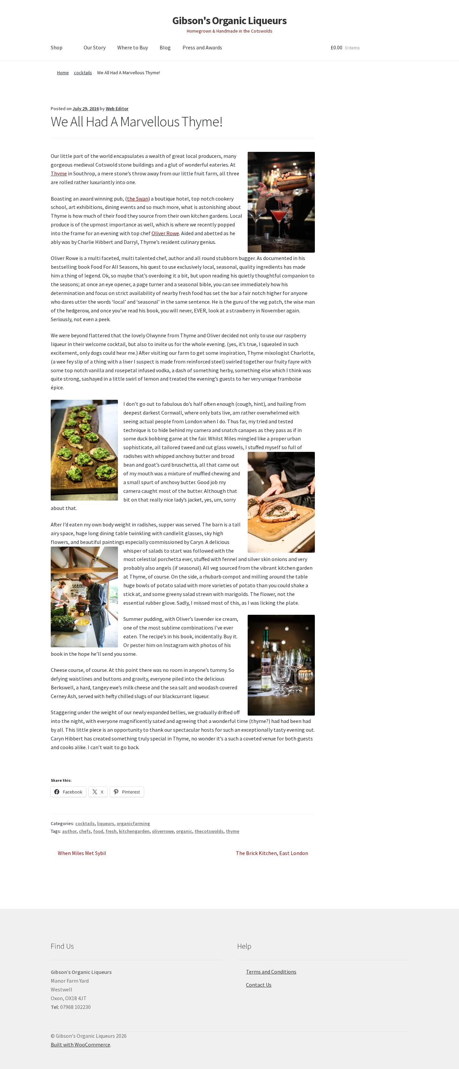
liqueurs (105, 823)
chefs (85, 831)
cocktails (83, 73)
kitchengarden (134, 831)
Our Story (95, 47)
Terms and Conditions (271, 971)
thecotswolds (209, 831)
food (98, 831)
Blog (165, 47)
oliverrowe (163, 831)
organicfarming (133, 823)
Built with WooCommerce (80, 1044)
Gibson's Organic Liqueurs (229, 20)
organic (184, 831)
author (69, 831)
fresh (111, 831)
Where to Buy (132, 47)
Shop (56, 47)
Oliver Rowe (165, 233)
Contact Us (259, 984)
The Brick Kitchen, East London (272, 853)
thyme (232, 831)
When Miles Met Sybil (81, 853)
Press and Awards (202, 47)
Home (63, 73)
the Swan (137, 198)
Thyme (59, 173)
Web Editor (117, 108)
